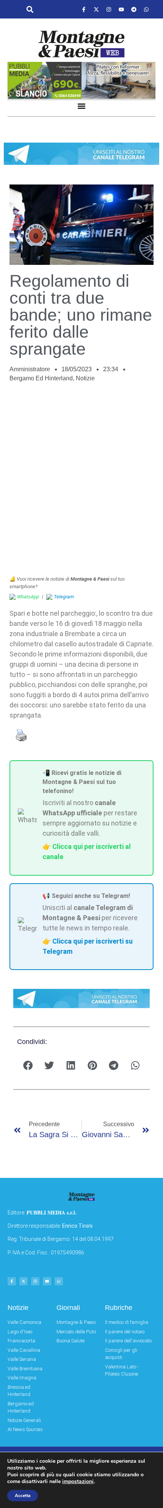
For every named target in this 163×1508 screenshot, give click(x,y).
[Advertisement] (81, 483)
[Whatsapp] (146, 9)
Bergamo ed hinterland (41, 378)
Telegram (64, 597)
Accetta (22, 1496)
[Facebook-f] (83, 9)
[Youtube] (121, 9)
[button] (30, 9)
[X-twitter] (96, 9)
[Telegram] (134, 9)
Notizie (85, 378)
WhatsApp (28, 597)
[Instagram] (108, 9)
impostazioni (78, 1481)
